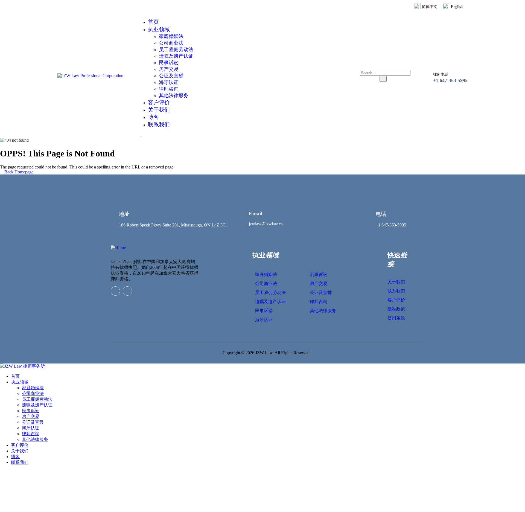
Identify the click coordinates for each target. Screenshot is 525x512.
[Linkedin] (115, 291)
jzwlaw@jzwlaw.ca (266, 224)
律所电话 (440, 74)
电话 (381, 214)
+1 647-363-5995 (450, 80)
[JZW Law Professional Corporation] (90, 75)
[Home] (118, 247)
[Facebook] (127, 291)
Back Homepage (18, 172)
